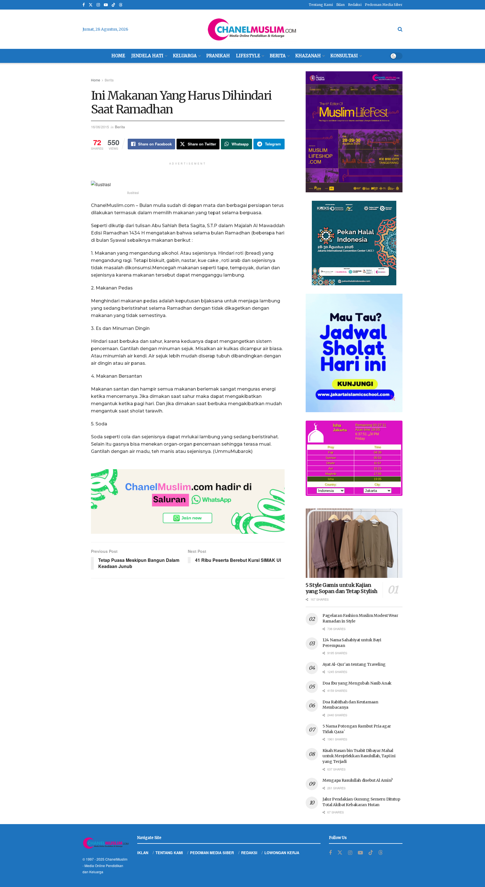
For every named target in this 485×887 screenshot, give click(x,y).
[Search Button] (400, 29)
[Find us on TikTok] (113, 5)
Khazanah (308, 55)
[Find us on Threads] (120, 5)
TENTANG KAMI (169, 852)
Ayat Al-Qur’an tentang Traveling (354, 664)
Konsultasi (344, 55)
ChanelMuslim (116, 859)
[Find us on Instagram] (98, 5)
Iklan (340, 5)
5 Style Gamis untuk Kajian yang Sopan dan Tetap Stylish (342, 588)
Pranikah (218, 55)
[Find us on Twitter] (91, 5)
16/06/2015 (100, 126)
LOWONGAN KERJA (281, 852)
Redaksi (355, 5)
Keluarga (185, 55)
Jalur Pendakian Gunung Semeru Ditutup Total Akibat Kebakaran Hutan (361, 802)
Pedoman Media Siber (383, 5)
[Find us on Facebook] (84, 5)
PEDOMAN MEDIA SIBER (212, 852)
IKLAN (142, 852)
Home (118, 55)
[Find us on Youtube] (106, 5)
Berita (278, 55)
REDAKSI (249, 852)
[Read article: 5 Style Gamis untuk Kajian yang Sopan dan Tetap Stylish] (354, 543)
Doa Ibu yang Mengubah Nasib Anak (357, 683)
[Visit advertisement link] (188, 501)
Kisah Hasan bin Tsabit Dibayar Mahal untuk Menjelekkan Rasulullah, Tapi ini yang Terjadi (358, 756)
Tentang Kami (321, 5)
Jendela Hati (147, 55)
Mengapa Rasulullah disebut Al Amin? (357, 780)
